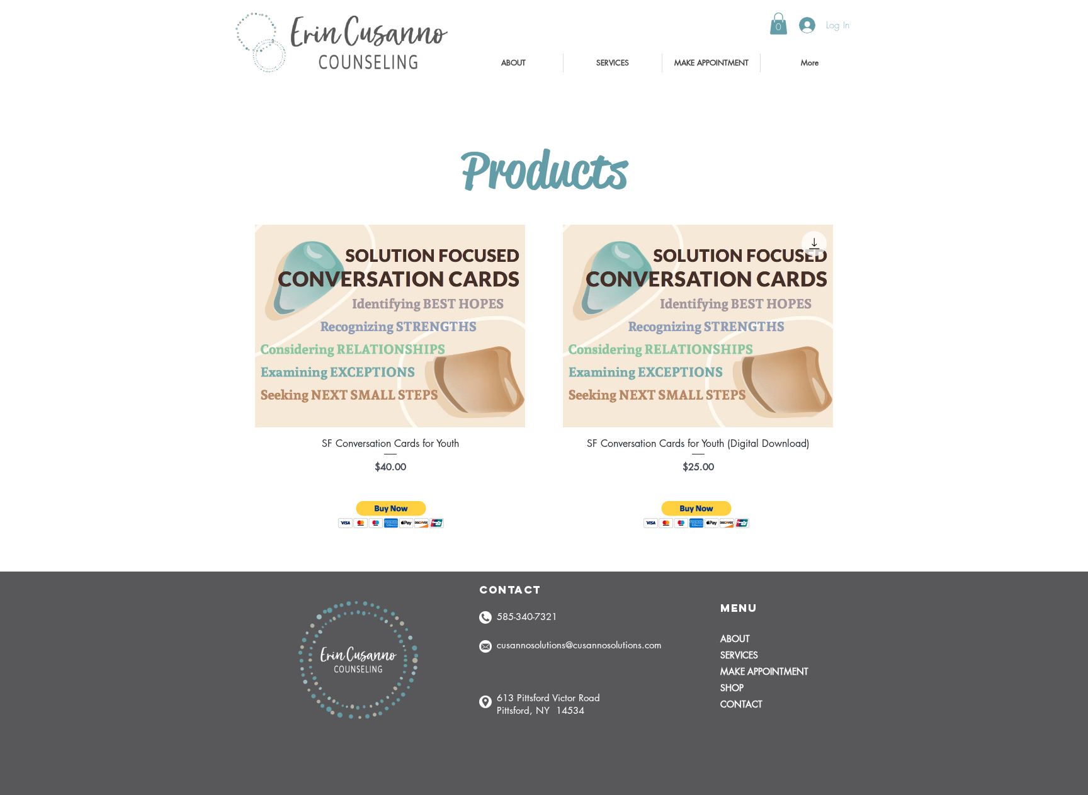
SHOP (732, 688)
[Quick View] (390, 326)
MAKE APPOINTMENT (764, 671)
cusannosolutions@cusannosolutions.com (579, 645)
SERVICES (739, 655)
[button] (778, 24)
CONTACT (741, 704)
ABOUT (735, 639)
